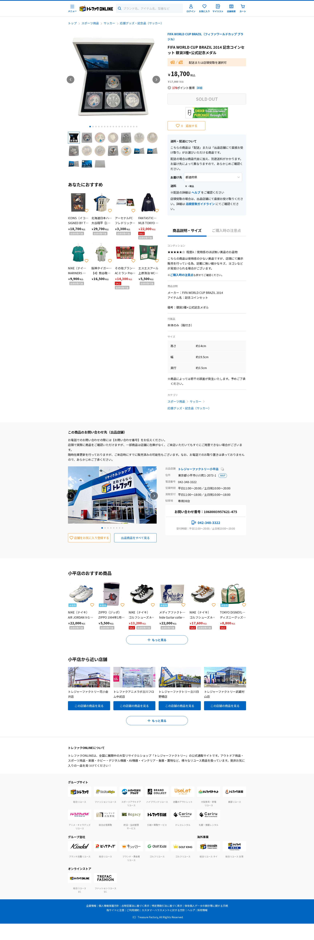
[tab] (90, 126)
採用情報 (202, 910)
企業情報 (91, 905)
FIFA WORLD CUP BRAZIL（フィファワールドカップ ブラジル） (205, 36)
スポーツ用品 (90, 23)
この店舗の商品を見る (89, 706)
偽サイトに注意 (115, 910)
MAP (222, 475)
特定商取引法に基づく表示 (167, 905)
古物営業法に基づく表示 (135, 905)
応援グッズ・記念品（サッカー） (142, 23)
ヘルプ (196, 192)
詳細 (199, 88)
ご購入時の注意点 (226, 230)
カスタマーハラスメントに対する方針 (163, 910)
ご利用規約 (133, 910)
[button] (74, 137)
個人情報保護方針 (109, 905)
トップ (72, 23)
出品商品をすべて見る (135, 538)
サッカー (109, 23)
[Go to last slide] (71, 80)
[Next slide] (156, 80)
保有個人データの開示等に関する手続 (206, 905)
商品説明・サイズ (187, 230)
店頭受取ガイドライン (200, 204)
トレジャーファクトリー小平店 (198, 469)
